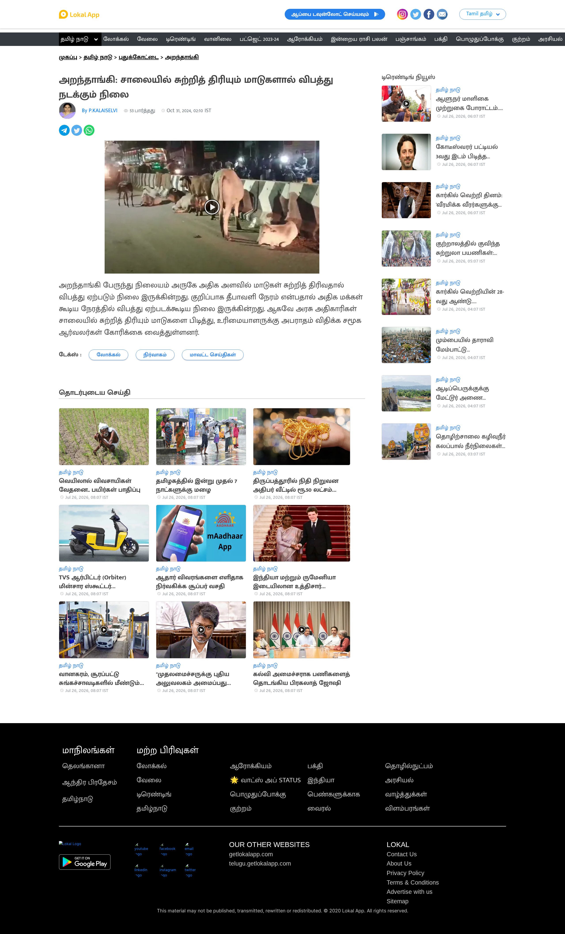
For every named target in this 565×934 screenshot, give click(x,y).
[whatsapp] (90, 132)
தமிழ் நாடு (74, 39)
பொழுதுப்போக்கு (258, 794)
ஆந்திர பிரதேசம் (89, 782)
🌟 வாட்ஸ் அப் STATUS (265, 780)
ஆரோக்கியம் (251, 766)
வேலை (149, 780)
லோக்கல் (152, 766)
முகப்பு (68, 57)
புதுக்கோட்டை (139, 57)
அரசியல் (399, 780)
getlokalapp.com (251, 854)
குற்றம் (241, 808)
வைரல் (319, 808)
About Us (399, 863)
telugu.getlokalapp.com (260, 863)
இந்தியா (320, 780)
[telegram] (65, 132)
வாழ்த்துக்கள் (406, 794)
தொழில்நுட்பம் (409, 766)
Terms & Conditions (413, 882)
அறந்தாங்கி (182, 57)
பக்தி (315, 766)
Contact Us (402, 854)
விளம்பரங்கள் (407, 808)
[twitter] (77, 132)
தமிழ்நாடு (77, 799)
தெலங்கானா (83, 766)
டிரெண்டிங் (154, 794)
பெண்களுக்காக (333, 794)
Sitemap (398, 901)
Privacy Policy (405, 873)
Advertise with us (410, 892)
